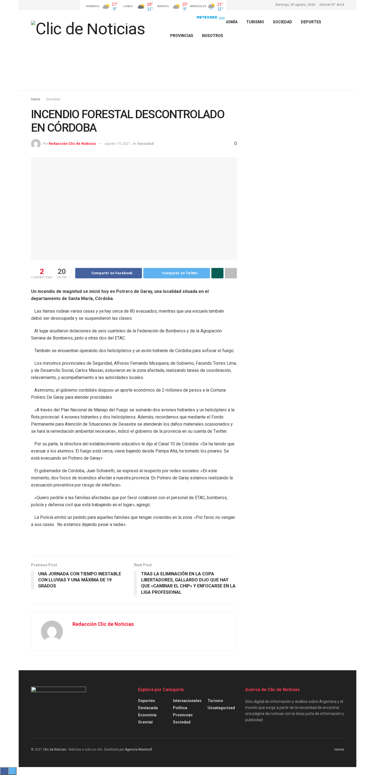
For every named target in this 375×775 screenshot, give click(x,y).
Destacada (148, 708)
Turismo (215, 700)
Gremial (145, 722)
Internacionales (187, 700)
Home (35, 99)
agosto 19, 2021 (117, 144)
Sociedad (282, 22)
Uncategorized (221, 708)
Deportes (311, 22)
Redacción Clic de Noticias (72, 144)
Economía (147, 715)
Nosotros (212, 35)
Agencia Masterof (138, 749)
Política (180, 708)
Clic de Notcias (54, 749)
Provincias (181, 35)
